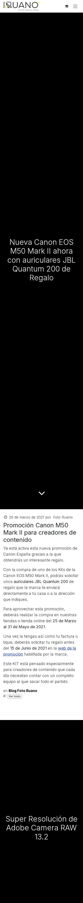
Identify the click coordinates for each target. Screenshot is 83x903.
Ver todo (14, 696)
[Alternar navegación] (75, 6)
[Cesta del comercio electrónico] (66, 6)
